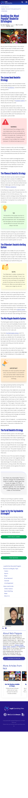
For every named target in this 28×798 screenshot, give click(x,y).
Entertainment (8, 578)
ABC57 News (6, 646)
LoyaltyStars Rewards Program (12, 566)
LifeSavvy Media (18, 645)
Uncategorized (8, 583)
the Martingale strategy (12, 333)
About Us (7, 596)
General (6, 580)
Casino (6, 571)
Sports (6, 573)
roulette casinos (21, 309)
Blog (6, 7)
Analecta (13, 646)
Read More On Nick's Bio (14, 658)
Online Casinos (8, 588)
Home (2, 7)
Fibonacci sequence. (11, 187)
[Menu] (26, 2)
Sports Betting (8, 591)
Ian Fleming (11, 87)
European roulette (20, 100)
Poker (5, 576)
